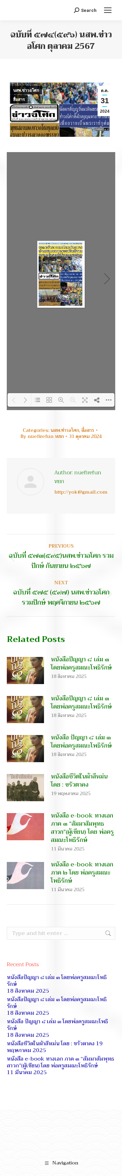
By (42, 436)
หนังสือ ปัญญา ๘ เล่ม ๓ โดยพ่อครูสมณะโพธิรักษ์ (81, 741)
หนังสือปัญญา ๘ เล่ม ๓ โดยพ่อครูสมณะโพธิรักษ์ (81, 663)
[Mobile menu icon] (107, 10)
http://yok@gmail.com (80, 492)
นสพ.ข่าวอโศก (26, 90)
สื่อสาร (19, 99)
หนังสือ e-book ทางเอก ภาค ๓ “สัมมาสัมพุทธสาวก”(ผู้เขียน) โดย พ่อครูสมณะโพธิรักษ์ (82, 827)
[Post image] (25, 670)
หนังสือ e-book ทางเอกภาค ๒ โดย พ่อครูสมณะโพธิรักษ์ (82, 872)
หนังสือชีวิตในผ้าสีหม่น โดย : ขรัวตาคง (79, 780)
